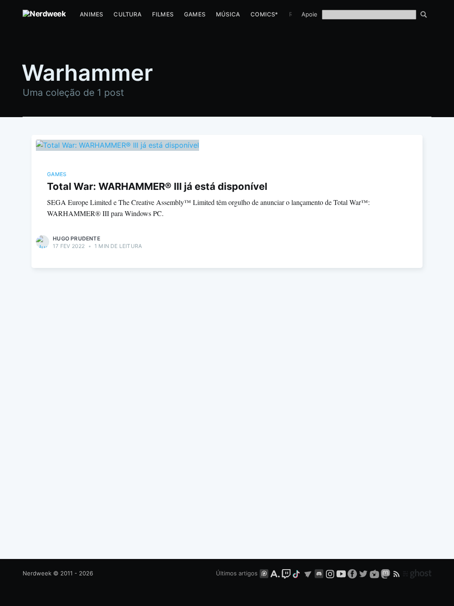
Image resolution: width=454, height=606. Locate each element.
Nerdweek (37, 573)
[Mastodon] (386, 573)
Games (194, 14)
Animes (91, 14)
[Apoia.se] (276, 573)
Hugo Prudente (76, 238)
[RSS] (397, 573)
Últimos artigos (237, 573)
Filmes (162, 14)
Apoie (309, 14)
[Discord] (319, 573)
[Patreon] (264, 573)
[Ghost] (417, 573)
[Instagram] (330, 573)
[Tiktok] (297, 573)
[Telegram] (308, 573)
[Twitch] (286, 573)
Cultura (127, 14)
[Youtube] (341, 573)
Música (228, 14)
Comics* (264, 14)
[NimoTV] (375, 573)
